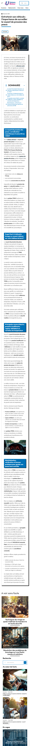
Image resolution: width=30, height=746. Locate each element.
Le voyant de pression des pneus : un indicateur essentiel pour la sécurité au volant (15, 90)
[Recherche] (22, 3)
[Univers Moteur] (10, 3)
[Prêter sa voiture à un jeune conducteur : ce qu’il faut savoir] (15, 708)
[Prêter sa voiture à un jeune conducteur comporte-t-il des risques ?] (15, 680)
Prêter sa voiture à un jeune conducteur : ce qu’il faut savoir (14, 722)
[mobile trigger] (2, 3)
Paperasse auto (13, 739)
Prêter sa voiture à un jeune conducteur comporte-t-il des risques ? (15, 694)
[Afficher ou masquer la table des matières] (22, 85)
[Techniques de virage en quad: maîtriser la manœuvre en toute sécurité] (15, 607)
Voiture (5, 31)
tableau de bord (11, 139)
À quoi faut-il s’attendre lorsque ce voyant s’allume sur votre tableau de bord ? (15, 95)
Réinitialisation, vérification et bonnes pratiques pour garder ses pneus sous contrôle (15, 104)
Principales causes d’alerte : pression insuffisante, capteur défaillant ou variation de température (15, 99)
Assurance (5, 692)
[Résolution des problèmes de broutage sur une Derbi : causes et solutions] (15, 638)
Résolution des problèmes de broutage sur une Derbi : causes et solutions (15, 652)
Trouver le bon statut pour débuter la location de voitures (15, 742)
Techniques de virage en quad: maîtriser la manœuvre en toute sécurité (15, 621)
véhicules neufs (20, 66)
